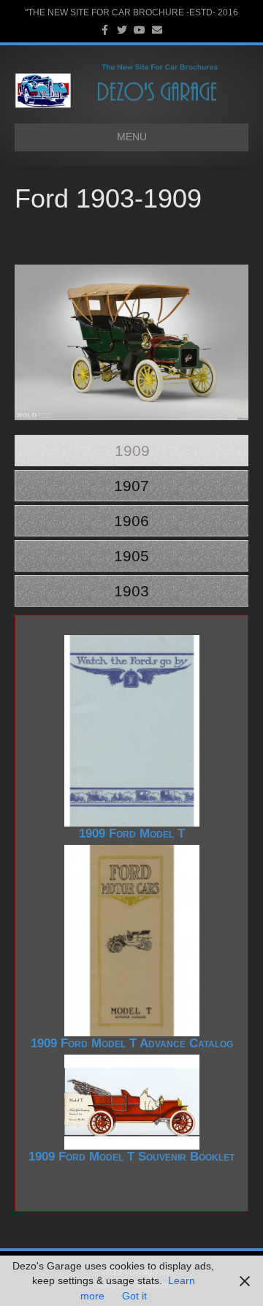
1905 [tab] (131, 555)
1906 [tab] (131, 520)
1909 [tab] (132, 450)
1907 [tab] (131, 485)
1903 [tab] (131, 590)
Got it (134, 1296)
